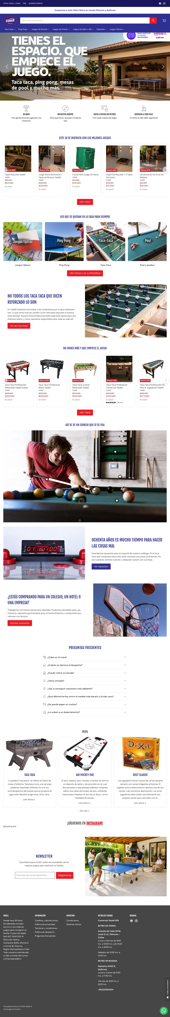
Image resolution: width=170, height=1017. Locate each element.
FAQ (24, 4)
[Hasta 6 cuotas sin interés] (104, 113)
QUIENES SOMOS (35, 4)
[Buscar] (153, 20)
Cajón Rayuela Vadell (15, 174)
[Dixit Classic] (140, 753)
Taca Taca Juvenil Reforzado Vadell (81, 386)
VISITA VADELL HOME (11, 4)
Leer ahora (28, 799)
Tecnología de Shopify (11, 1009)
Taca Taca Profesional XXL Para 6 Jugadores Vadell (152, 386)
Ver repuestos (101, 566)
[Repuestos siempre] (65, 113)
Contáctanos (72, 920)
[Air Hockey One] (85, 753)
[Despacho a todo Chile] (143, 113)
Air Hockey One (85, 775)
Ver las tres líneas (19, 325)
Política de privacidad (45, 924)
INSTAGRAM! (94, 823)
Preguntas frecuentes (45, 936)
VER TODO (85, 202)
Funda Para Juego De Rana (85, 174)
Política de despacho (44, 932)
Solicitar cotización (19, 623)
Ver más (84, 810)
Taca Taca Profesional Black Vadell (49, 386)
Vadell (7, 177)
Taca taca (29, 775)
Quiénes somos (73, 924)
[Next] (166, 170)
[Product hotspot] (117, 501)
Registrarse (64, 875)
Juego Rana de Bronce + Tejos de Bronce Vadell (50, 176)
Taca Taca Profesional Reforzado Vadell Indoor (16, 386)
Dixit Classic (140, 775)
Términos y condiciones (46, 928)
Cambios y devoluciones (46, 920)
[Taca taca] (29, 753)
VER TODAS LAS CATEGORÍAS (85, 273)
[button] (7, 66)
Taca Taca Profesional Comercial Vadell (116, 386)
